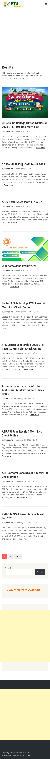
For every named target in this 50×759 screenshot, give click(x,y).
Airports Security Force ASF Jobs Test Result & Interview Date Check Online (23, 390)
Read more (40, 147)
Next (18, 556)
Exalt (29, 755)
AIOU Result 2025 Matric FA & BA (23, 202)
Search (8, 568)
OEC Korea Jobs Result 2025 (19, 266)
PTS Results (24, 752)
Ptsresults (8, 131)
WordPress (17, 755)
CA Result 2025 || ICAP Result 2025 (24, 164)
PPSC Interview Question (22, 589)
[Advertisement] (25, 35)
